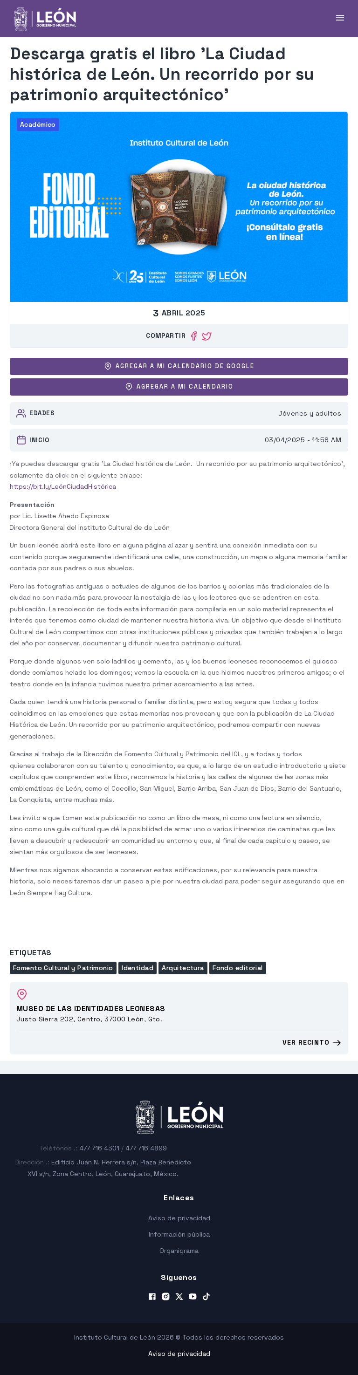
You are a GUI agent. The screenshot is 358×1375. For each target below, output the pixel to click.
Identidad (137, 968)
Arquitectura (183, 968)
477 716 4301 (99, 1148)
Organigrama (179, 1250)
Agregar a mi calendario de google (185, 366)
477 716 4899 (146, 1148)
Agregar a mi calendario (185, 386)
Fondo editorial (238, 968)
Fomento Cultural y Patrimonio (63, 968)
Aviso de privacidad (179, 1218)
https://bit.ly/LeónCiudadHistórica (63, 486)
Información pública (179, 1234)
